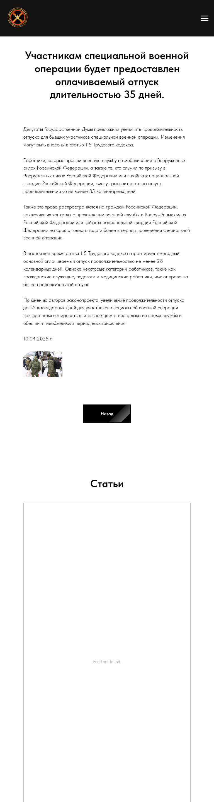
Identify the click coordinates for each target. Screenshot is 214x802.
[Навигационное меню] (204, 18)
